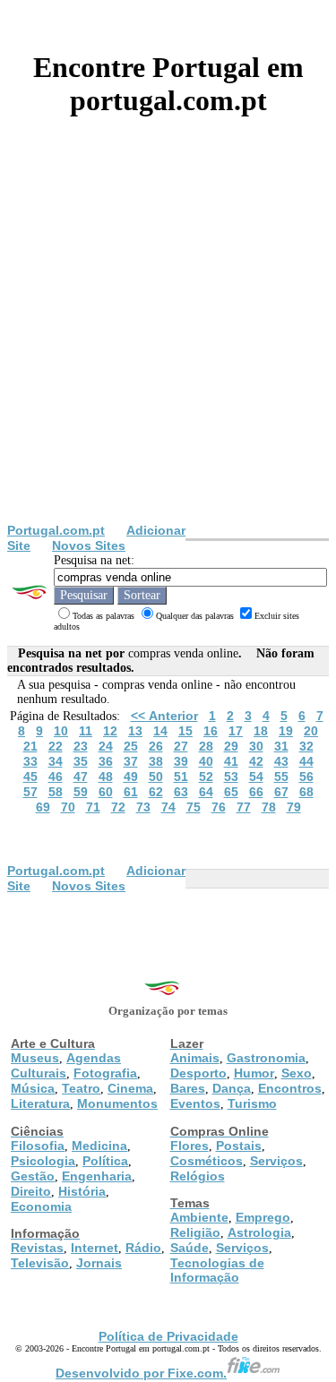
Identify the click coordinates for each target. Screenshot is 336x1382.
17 (235, 731)
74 (168, 807)
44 (306, 761)
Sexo (296, 1073)
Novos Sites (88, 545)
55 (281, 776)
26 (156, 746)
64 (206, 792)
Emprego (263, 1217)
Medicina (99, 1145)
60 (106, 792)
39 (181, 761)
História (82, 1191)
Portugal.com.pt (56, 530)
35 (80, 761)
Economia (41, 1206)
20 (311, 731)
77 (244, 807)
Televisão (40, 1263)
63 (181, 792)
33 (30, 761)
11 (85, 731)
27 (181, 746)
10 (61, 731)
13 (135, 731)
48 (106, 776)
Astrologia (259, 1232)
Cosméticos (206, 1161)
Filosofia (38, 1145)
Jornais (99, 1263)
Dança (231, 1088)
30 (256, 746)
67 (281, 792)
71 (93, 807)
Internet (94, 1247)
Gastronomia (266, 1058)
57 (30, 792)
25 (131, 746)
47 (80, 776)
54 (256, 776)
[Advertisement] (168, 346)
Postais (239, 1145)
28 (206, 746)
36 (106, 761)
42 (256, 761)
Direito (31, 1191)
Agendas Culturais (66, 1065)
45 (30, 776)
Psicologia (43, 1161)
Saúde (189, 1247)
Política (105, 1161)
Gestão (33, 1176)
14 (160, 731)
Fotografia (105, 1073)
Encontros (290, 1088)
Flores (189, 1145)
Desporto (198, 1073)
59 (80, 792)
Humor (254, 1073)
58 (55, 792)
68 (306, 792)
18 (261, 731)
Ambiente (199, 1217)
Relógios (197, 1176)
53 (231, 776)
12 (110, 731)
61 (131, 792)
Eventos (195, 1103)
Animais (195, 1058)
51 (181, 776)
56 (306, 776)
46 (55, 776)
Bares (187, 1088)
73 (143, 807)
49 (131, 776)
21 (30, 746)
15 (185, 731)
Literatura (40, 1103)
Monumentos (117, 1103)
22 (55, 746)
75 (193, 807)
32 (306, 746)
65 (231, 792)
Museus (35, 1058)
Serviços (276, 1161)
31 (281, 746)
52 (206, 776)
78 (269, 807)
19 (286, 731)
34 (55, 761)
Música (33, 1088)
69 (43, 807)
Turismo (252, 1103)
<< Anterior (164, 715)
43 (281, 761)
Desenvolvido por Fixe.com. (141, 1373)
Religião (195, 1232)
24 (106, 746)
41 (231, 761)
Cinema (130, 1088)
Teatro (81, 1088)
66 (256, 792)
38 (156, 761)
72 (118, 807)
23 (80, 746)
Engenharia (97, 1176)
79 (294, 807)
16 (210, 731)
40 (206, 761)
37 (131, 761)
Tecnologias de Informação (217, 1270)
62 (156, 792)
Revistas (37, 1247)
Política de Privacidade (168, 1336)
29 (231, 746)
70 (68, 807)
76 (218, 807)
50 (156, 776)
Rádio (143, 1247)
